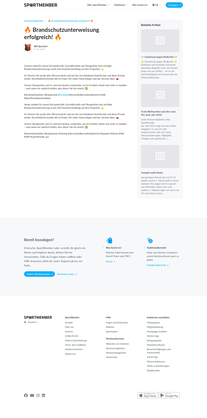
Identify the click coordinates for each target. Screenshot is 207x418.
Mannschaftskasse (156, 361)
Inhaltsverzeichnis (74, 349)
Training (64, 94)
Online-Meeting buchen (39, 274)
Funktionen (119, 4)
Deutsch (32, 322)
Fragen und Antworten (117, 322)
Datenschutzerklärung (76, 340)
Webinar (110, 327)
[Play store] (169, 395)
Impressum (70, 353)
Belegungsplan (154, 340)
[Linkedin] (43, 395)
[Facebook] (26, 395)
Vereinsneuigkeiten (33, 20)
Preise (109, 261)
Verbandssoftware (156, 344)
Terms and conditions (75, 344)
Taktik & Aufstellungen (158, 365)
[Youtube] (32, 395)
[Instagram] (38, 395)
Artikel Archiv (71, 335)
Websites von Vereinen (117, 343)
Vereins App (153, 335)
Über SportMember (97, 4)
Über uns (69, 327)
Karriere (69, 331)
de (157, 4)
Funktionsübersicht (156, 265)
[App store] (147, 395)
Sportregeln (111, 331)
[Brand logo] (40, 5)
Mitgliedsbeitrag (155, 327)
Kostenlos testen (66, 274)
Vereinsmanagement (116, 352)
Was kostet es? (140, 4)
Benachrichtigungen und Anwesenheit (159, 351)
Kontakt (69, 322)
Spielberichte (153, 370)
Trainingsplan (153, 322)
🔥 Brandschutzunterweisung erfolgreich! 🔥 (70, 20)
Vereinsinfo (111, 357)
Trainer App (152, 357)
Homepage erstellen (157, 331)
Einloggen (173, 5)
